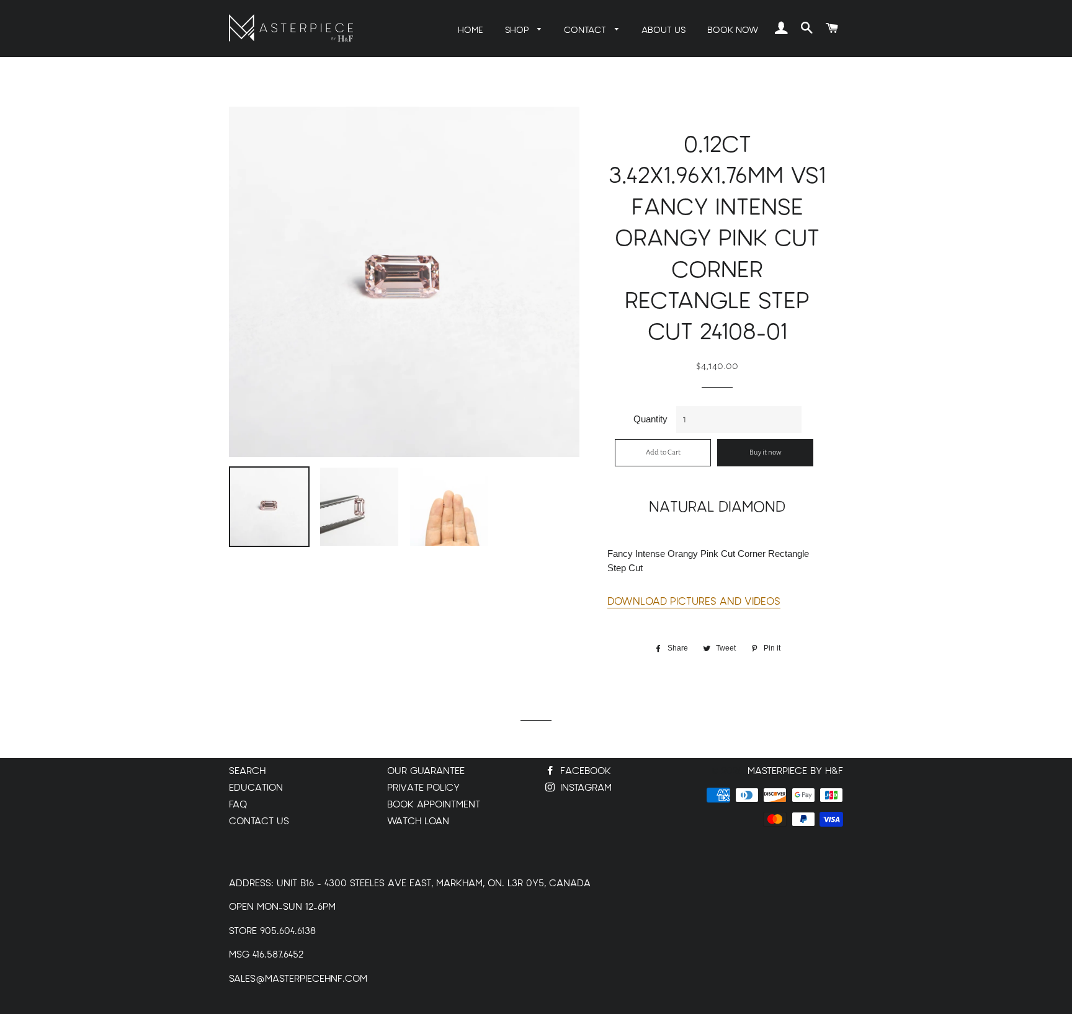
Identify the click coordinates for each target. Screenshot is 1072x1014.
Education (256, 788)
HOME (470, 30)
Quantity (650, 419)
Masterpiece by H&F (795, 771)
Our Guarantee (426, 771)
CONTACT (586, 30)
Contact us (259, 821)
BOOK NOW (732, 30)
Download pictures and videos (693, 601)
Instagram (584, 788)
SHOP (518, 30)
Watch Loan (418, 821)
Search (247, 771)
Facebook (584, 771)
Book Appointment (433, 805)
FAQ (238, 805)
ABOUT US (663, 30)
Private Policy (423, 788)
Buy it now (765, 452)
